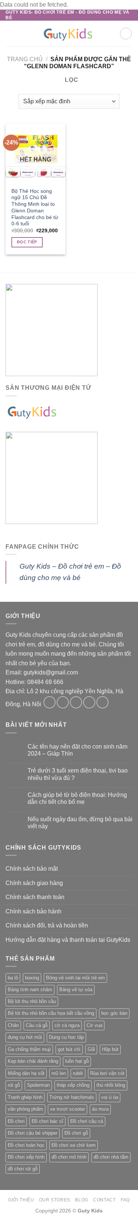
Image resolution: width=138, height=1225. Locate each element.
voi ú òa (109, 1097)
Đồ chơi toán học (26, 1145)
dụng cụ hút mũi (25, 1037)
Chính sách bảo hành (33, 911)
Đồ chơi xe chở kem (74, 1145)
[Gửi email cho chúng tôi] (89, 702)
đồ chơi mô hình (69, 1157)
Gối (91, 1049)
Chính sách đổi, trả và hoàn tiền (47, 925)
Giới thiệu (21, 1200)
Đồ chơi (16, 1121)
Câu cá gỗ (36, 1025)
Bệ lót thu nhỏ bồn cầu (32, 1001)
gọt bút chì (69, 1049)
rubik (78, 1073)
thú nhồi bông (110, 1085)
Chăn (13, 1025)
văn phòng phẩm (25, 1109)
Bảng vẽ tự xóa (75, 989)
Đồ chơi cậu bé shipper (32, 1133)
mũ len (59, 1073)
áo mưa (100, 1109)
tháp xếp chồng (73, 1085)
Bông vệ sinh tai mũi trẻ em (75, 978)
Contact (104, 1200)
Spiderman (38, 1085)
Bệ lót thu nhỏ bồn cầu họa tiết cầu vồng (51, 1013)
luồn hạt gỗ (77, 1061)
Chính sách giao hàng (34, 883)
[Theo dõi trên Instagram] (63, 702)
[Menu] (10, 33)
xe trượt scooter (67, 1109)
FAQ (125, 1200)
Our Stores (54, 1200)
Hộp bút (110, 1049)
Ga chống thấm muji (29, 1049)
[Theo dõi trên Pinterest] (102, 702)
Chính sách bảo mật (32, 868)
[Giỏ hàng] (126, 33)
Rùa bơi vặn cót (107, 1073)
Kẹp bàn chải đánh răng (33, 1061)
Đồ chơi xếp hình (26, 1157)
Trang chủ (25, 59)
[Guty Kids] (69, 33)
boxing (32, 978)
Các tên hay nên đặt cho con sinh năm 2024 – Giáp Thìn (77, 750)
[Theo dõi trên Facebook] (49, 702)
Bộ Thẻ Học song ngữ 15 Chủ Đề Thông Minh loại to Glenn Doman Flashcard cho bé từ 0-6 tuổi (34, 207)
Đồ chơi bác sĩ (47, 1121)
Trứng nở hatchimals (71, 1097)
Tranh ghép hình (25, 1097)
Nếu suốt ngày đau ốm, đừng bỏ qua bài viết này (80, 822)
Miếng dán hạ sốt (26, 1073)
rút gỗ (14, 1085)
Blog (81, 1200)
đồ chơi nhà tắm (110, 1157)
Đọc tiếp (27, 242)
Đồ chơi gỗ (76, 1133)
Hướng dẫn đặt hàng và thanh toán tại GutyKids (68, 940)
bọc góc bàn (114, 1013)
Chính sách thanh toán (35, 897)
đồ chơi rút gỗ (23, 1169)
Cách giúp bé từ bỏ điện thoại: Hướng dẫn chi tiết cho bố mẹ (77, 798)
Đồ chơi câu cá (86, 1121)
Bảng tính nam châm (30, 989)
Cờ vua (94, 1025)
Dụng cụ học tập (66, 1037)
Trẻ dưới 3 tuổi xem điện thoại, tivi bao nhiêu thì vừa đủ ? (78, 774)
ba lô (13, 978)
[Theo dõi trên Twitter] (76, 702)
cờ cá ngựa (66, 1025)
